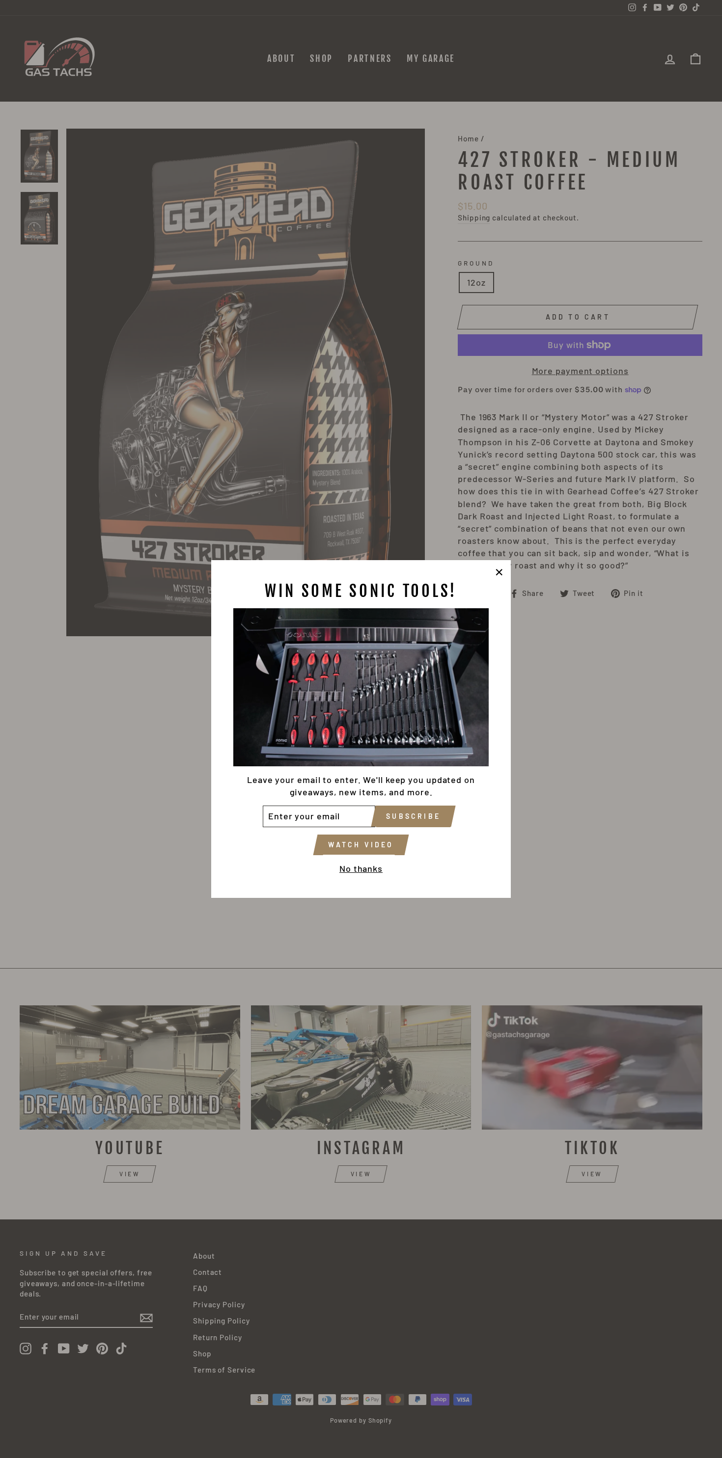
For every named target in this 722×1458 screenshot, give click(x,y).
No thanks (361, 868)
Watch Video (360, 844)
